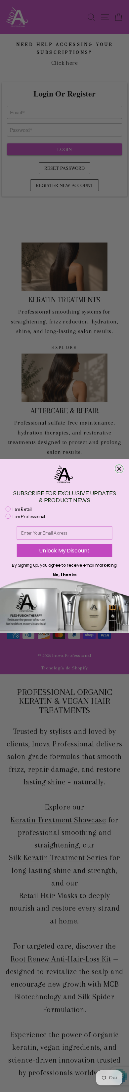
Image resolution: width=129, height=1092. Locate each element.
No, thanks (64, 575)
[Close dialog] (119, 469)
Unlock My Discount (64, 550)
